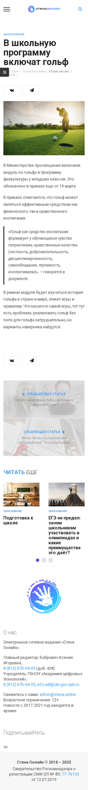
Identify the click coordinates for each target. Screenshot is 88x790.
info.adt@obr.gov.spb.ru (58, 684)
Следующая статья (41, 432)
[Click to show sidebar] (4, 72)
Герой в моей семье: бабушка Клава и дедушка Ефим (44, 402)
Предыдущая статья (46, 394)
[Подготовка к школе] (21, 494)
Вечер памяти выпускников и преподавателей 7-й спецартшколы (44, 440)
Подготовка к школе (18, 520)
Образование (13, 34)
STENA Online (59, 71)
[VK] (5, 746)
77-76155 (70, 774)
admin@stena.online (57, 694)
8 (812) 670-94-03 (19, 668)
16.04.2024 (10, 71)
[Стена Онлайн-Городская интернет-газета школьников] (44, 8)
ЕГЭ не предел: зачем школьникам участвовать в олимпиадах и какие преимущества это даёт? (65, 535)
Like (10, 75)
